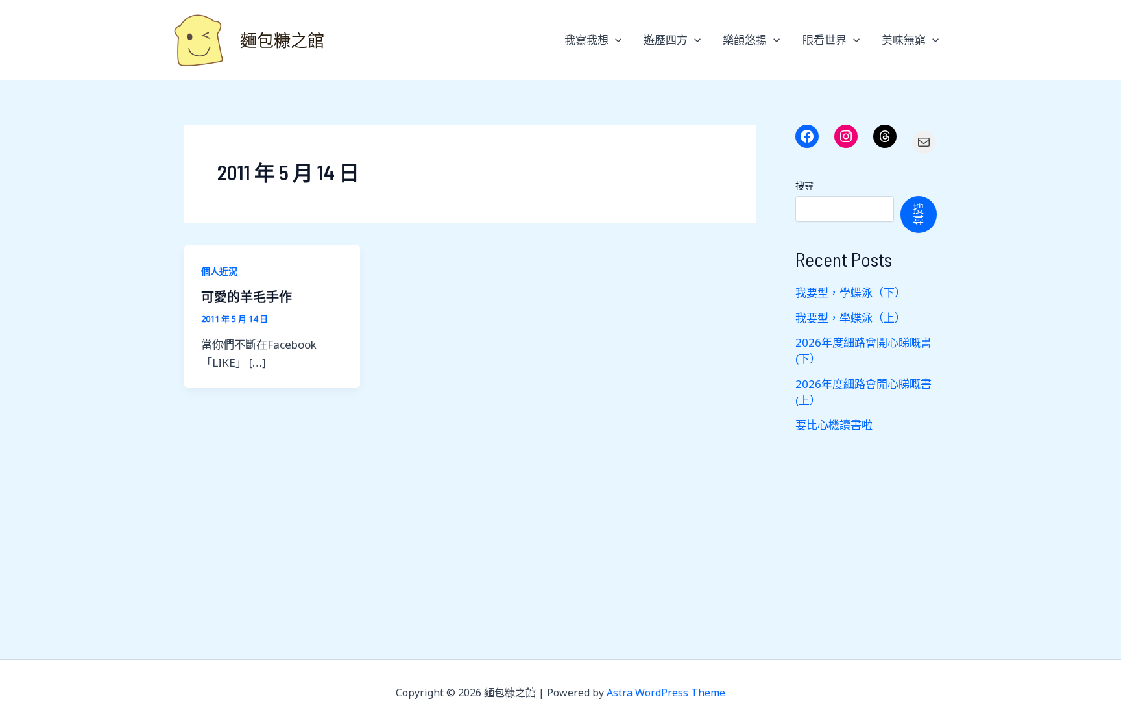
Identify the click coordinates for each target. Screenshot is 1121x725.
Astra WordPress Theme (666, 692)
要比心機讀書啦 (834, 424)
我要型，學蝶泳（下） (850, 292)
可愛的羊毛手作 (246, 296)
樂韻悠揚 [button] (745, 39)
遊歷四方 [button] (666, 39)
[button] (615, 40)
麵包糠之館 (282, 40)
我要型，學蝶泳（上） (850, 317)
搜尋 (804, 185)
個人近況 (219, 271)
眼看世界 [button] (824, 39)
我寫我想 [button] (586, 39)
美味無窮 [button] (904, 39)
